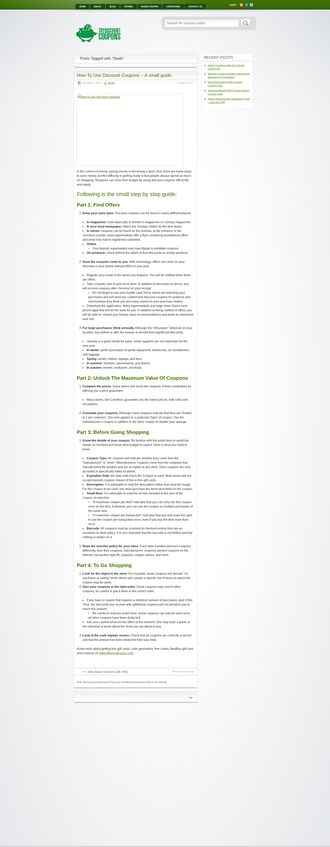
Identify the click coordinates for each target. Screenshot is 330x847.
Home (82, 6)
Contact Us (195, 6)
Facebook (246, 4)
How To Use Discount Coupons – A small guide (124, 75)
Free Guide (109, 671)
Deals (90, 671)
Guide (118, 671)
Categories (173, 6)
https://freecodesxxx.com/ (116, 653)
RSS (241, 4)
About (97, 6)
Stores (128, 6)
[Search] (246, 23)
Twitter (251, 4)
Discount (98, 671)
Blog (113, 6)
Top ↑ (191, 697)
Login (233, 4)
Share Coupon (149, 6)
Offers (125, 671)
